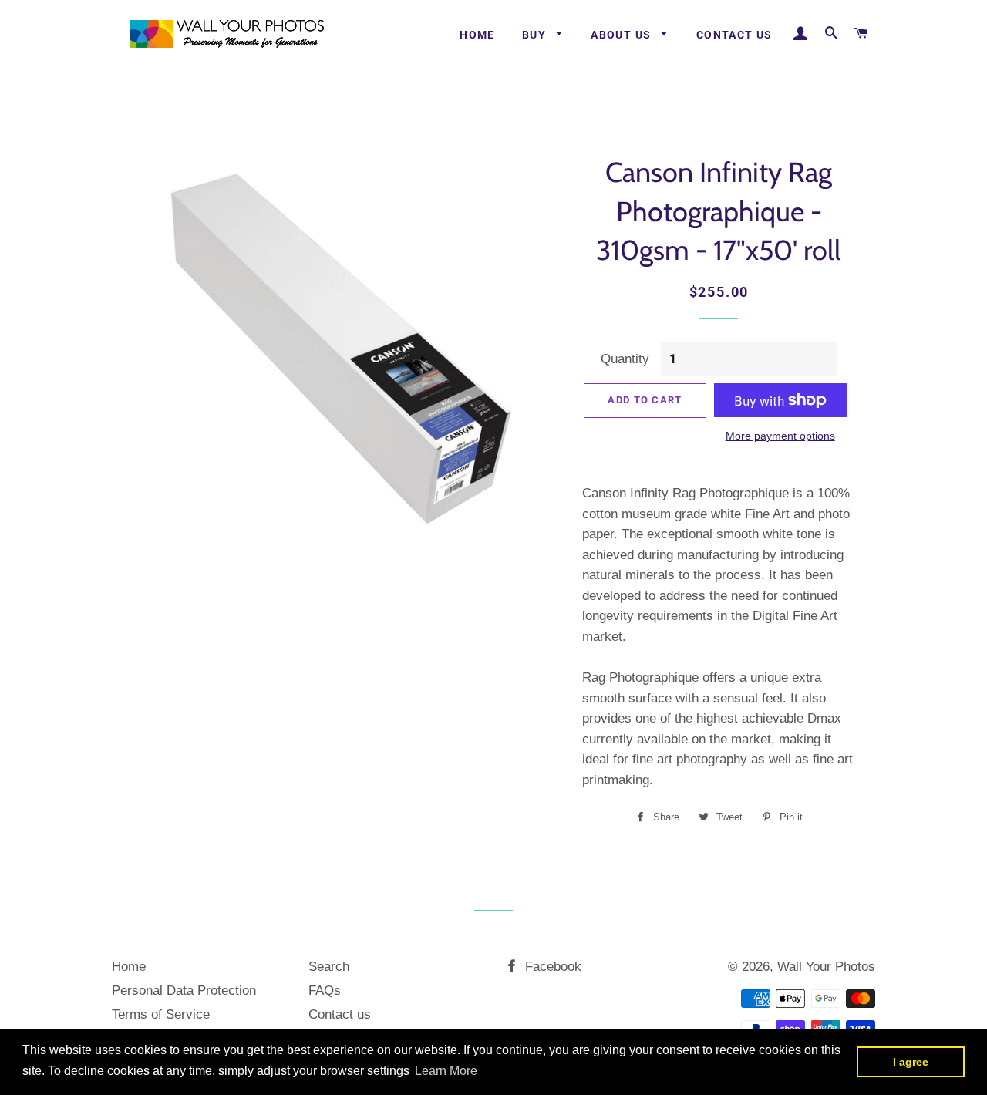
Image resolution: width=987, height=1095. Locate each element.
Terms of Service (161, 1014)
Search (328, 966)
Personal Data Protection (184, 990)
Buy (536, 35)
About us (623, 35)
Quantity (625, 359)
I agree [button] (910, 1062)
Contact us (734, 35)
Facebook (551, 966)
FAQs (324, 990)
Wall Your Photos (826, 966)
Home (477, 35)
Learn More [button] (446, 1070)
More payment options (780, 436)
